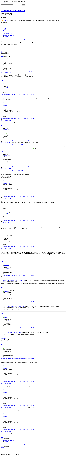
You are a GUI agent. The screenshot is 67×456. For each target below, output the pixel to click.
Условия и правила (12, 450)
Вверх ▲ (19, 450)
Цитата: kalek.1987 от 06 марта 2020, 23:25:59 (14, 280)
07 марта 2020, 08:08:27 (6, 304)
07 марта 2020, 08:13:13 (6, 330)
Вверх (2, 437)
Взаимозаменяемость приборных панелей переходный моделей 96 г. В (16, 71)
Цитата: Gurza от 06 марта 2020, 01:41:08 (13, 224)
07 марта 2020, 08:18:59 (6, 361)
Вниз (2, 52)
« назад (2, 46)
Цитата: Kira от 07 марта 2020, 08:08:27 (12, 332)
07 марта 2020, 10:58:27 (6, 407)
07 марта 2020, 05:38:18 (6, 278)
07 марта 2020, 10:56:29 (6, 383)
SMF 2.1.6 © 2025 (7, 452)
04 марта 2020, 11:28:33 (6, 96)
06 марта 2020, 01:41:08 (6, 198)
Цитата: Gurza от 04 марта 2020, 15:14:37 (13, 144)
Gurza (2, 56)
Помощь (5, 450)
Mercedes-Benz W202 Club (13, 10)
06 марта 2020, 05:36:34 (6, 222)
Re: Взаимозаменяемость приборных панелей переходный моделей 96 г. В (17, 94)
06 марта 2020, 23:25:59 (6, 248)
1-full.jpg (4, 338)
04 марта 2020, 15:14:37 (6, 120)
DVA (2, 80)
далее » (6, 46)
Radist (2, 151)
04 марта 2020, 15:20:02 (6, 142)
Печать (2, 51)
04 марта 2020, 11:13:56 (6, 72)
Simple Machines (15, 452)
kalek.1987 (3, 232)
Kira (2, 287)
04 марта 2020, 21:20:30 (6, 168)
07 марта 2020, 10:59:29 (6, 431)
